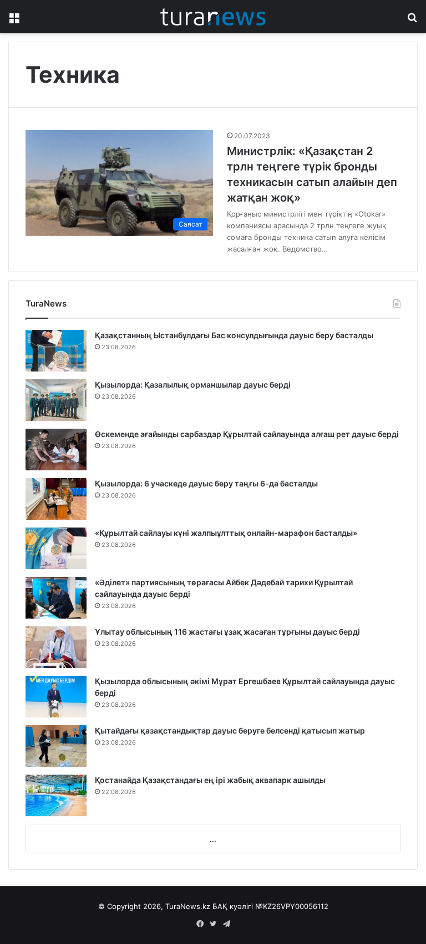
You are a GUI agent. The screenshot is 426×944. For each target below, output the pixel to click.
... (213, 839)
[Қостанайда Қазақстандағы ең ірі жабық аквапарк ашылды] (56, 795)
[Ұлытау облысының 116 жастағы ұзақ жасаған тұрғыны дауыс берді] (56, 647)
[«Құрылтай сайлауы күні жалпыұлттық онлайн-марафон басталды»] (56, 548)
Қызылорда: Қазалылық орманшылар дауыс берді (193, 384)
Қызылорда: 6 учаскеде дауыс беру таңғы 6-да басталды (206, 483)
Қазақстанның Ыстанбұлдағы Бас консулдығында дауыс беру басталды (234, 335)
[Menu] (13, 20)
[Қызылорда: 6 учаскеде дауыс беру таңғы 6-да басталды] (56, 499)
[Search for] (412, 20)
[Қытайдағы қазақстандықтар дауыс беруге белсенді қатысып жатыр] (56, 746)
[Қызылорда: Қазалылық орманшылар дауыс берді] (56, 400)
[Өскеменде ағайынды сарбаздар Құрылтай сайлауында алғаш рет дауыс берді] (56, 449)
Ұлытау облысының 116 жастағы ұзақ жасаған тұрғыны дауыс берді (227, 631)
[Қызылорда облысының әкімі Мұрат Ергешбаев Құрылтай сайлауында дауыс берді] (56, 696)
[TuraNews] (213, 17)
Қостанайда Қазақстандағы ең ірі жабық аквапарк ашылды (210, 780)
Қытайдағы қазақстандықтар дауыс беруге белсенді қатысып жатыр (230, 730)
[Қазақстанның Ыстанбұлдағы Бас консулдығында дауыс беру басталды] (56, 350)
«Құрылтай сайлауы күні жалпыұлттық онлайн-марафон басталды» (226, 533)
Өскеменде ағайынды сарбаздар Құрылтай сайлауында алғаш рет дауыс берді (247, 434)
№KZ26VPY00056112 (291, 906)
